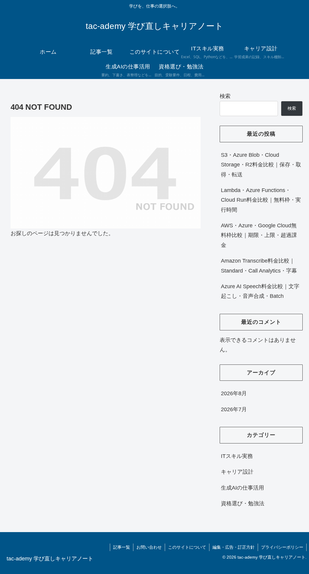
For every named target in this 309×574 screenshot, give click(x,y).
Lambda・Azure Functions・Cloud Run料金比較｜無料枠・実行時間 (261, 200)
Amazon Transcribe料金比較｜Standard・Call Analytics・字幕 (259, 265)
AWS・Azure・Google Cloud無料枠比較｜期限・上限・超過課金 (259, 235)
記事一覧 (121, 547)
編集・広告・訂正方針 (233, 547)
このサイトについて (187, 547)
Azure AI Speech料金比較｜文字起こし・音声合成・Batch (260, 291)
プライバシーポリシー (282, 547)
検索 (225, 96)
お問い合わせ (149, 547)
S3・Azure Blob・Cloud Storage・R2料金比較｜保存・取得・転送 (261, 165)
